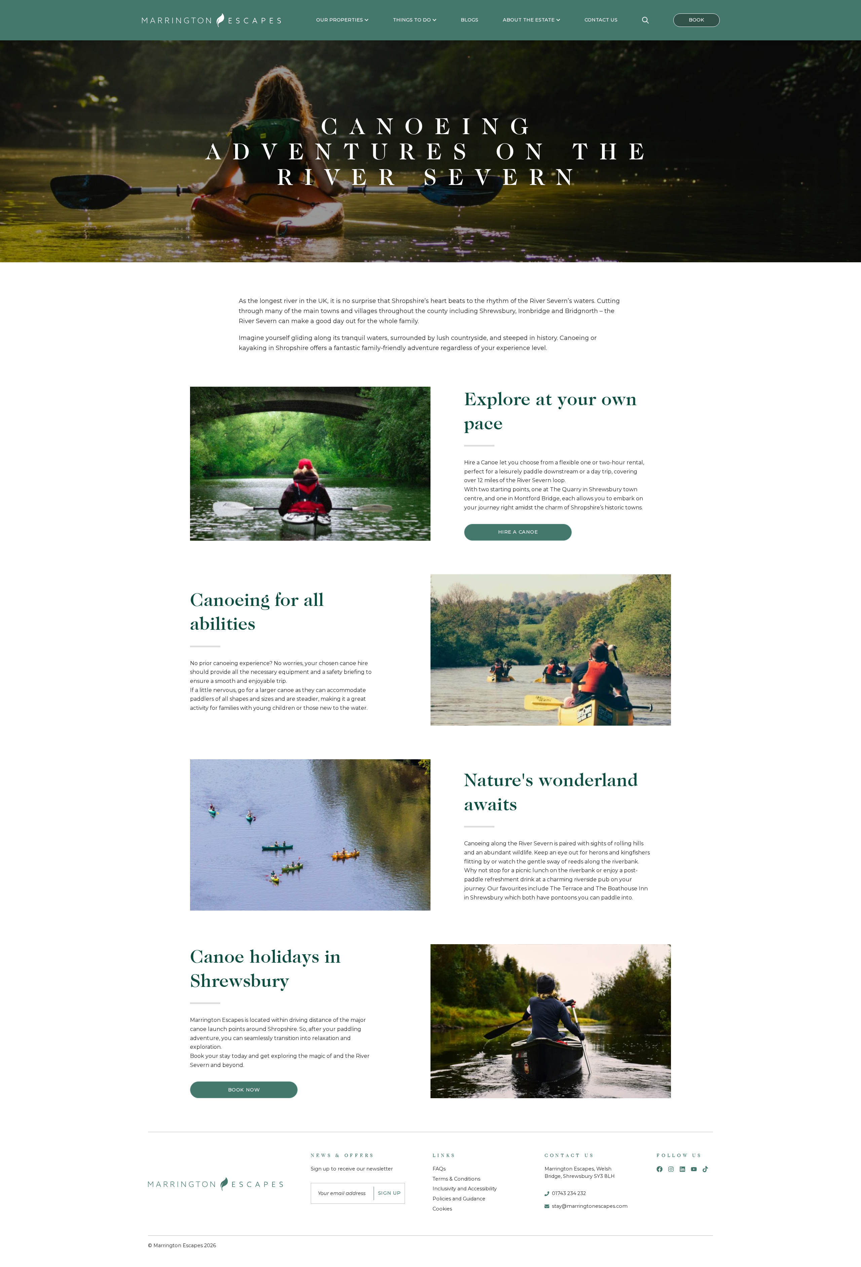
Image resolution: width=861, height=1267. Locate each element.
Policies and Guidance (459, 1199)
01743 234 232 (569, 1193)
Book (696, 20)
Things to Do (412, 20)
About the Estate (529, 20)
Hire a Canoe (518, 532)
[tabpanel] (430, 151)
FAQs (439, 1169)
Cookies (442, 1209)
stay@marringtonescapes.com (590, 1206)
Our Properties (339, 20)
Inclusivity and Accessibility (465, 1189)
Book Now (244, 1090)
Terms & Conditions (456, 1179)
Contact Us (601, 20)
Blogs (469, 20)
